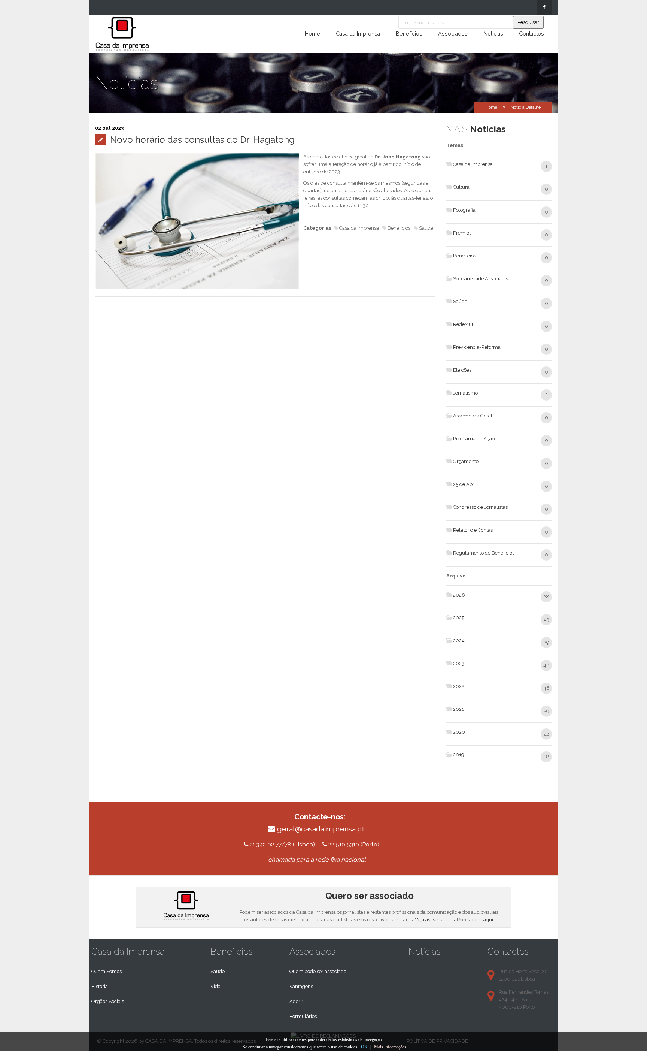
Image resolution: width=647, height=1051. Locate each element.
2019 (458, 755)
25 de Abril (465, 484)
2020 (459, 732)
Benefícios (409, 34)
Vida (215, 986)
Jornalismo (465, 393)
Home (312, 34)
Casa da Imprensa (358, 34)
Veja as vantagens (435, 919)
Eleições (462, 370)
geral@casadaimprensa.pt (320, 829)
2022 (458, 686)
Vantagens (301, 986)
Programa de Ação (474, 438)
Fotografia (464, 210)
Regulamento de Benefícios (483, 553)
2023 (458, 663)
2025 (458, 617)
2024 (459, 640)
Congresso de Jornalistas (480, 507)
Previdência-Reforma (477, 347)
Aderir (296, 1001)
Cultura (461, 187)
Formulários (303, 1016)
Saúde (460, 301)
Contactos (531, 34)
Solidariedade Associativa (481, 278)
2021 (458, 709)
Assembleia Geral (472, 416)
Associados (453, 34)
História (99, 986)
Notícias (493, 34)
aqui (488, 919)
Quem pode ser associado (317, 971)
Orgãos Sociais (107, 1001)
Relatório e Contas (473, 530)
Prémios (462, 233)
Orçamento (466, 461)
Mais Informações (390, 1047)
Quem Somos (106, 971)
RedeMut (463, 324)
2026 (459, 595)
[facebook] (544, 7)
